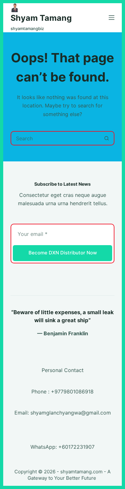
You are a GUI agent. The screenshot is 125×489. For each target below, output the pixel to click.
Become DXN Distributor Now (63, 253)
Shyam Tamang (41, 18)
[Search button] (106, 138)
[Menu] (111, 17)
